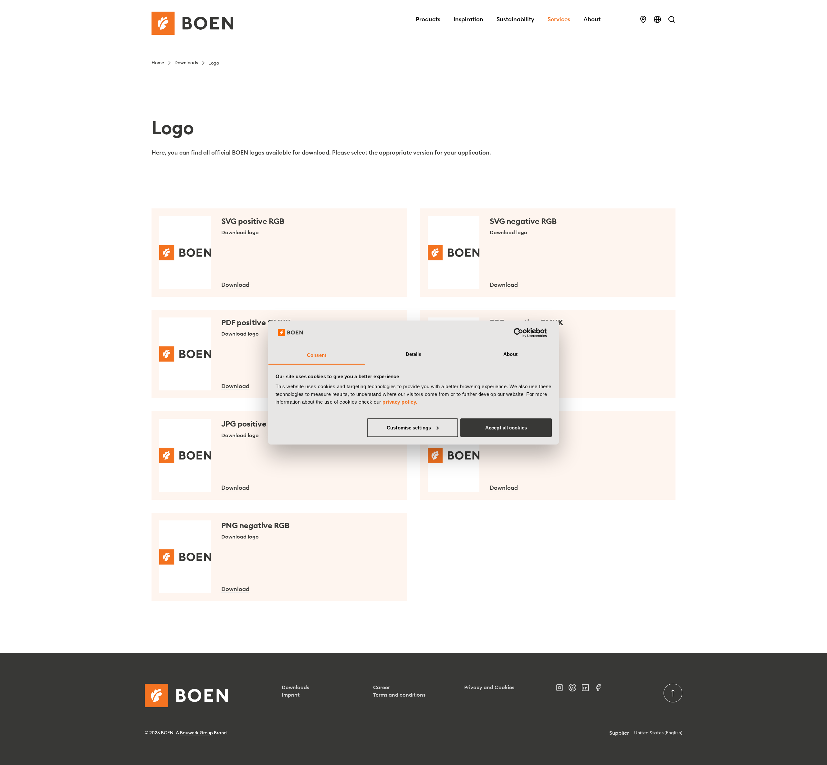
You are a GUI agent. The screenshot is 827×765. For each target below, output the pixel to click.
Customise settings (409, 427)
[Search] (671, 19)
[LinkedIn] (587, 689)
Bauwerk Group (196, 733)
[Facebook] (600, 689)
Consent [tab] (316, 355)
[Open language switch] (657, 19)
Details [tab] (414, 354)
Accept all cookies (506, 427)
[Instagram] (562, 689)
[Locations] (643, 19)
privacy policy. (399, 402)
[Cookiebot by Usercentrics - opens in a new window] (523, 332)
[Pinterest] (575, 689)
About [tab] (510, 354)
